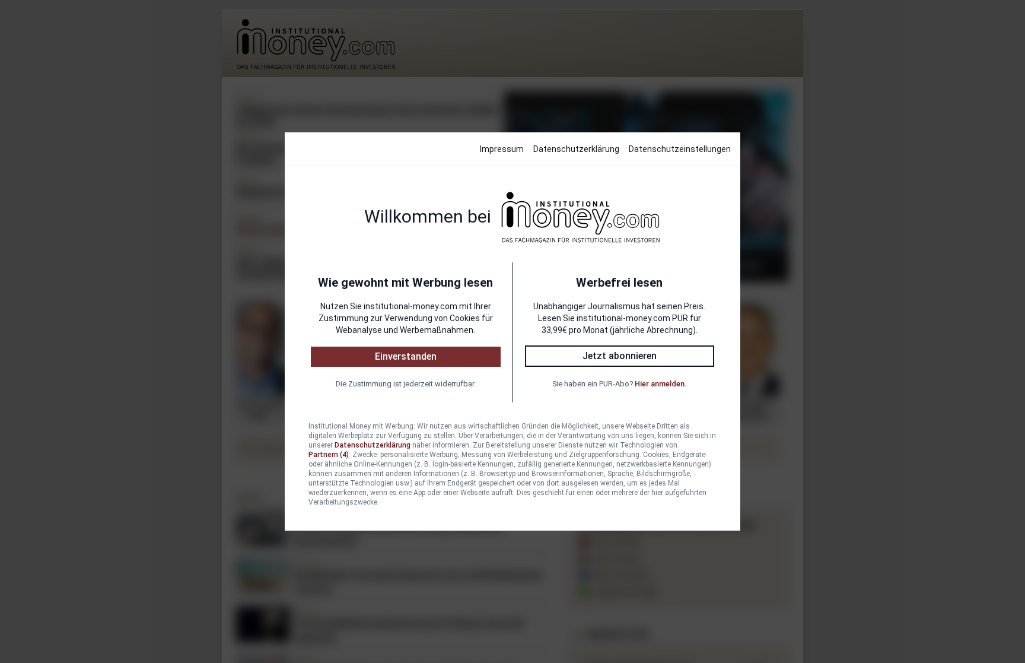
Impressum (502, 149)
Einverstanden (406, 356)
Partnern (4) (328, 455)
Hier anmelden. (660, 383)
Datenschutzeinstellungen (680, 149)
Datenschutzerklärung (576, 149)
